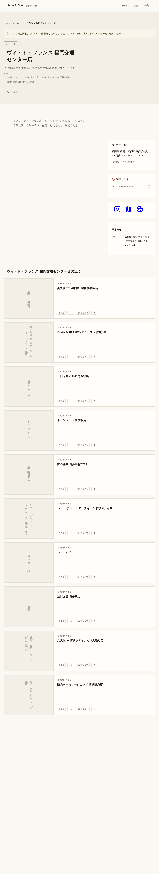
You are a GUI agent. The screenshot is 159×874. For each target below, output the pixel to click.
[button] (132, 187)
